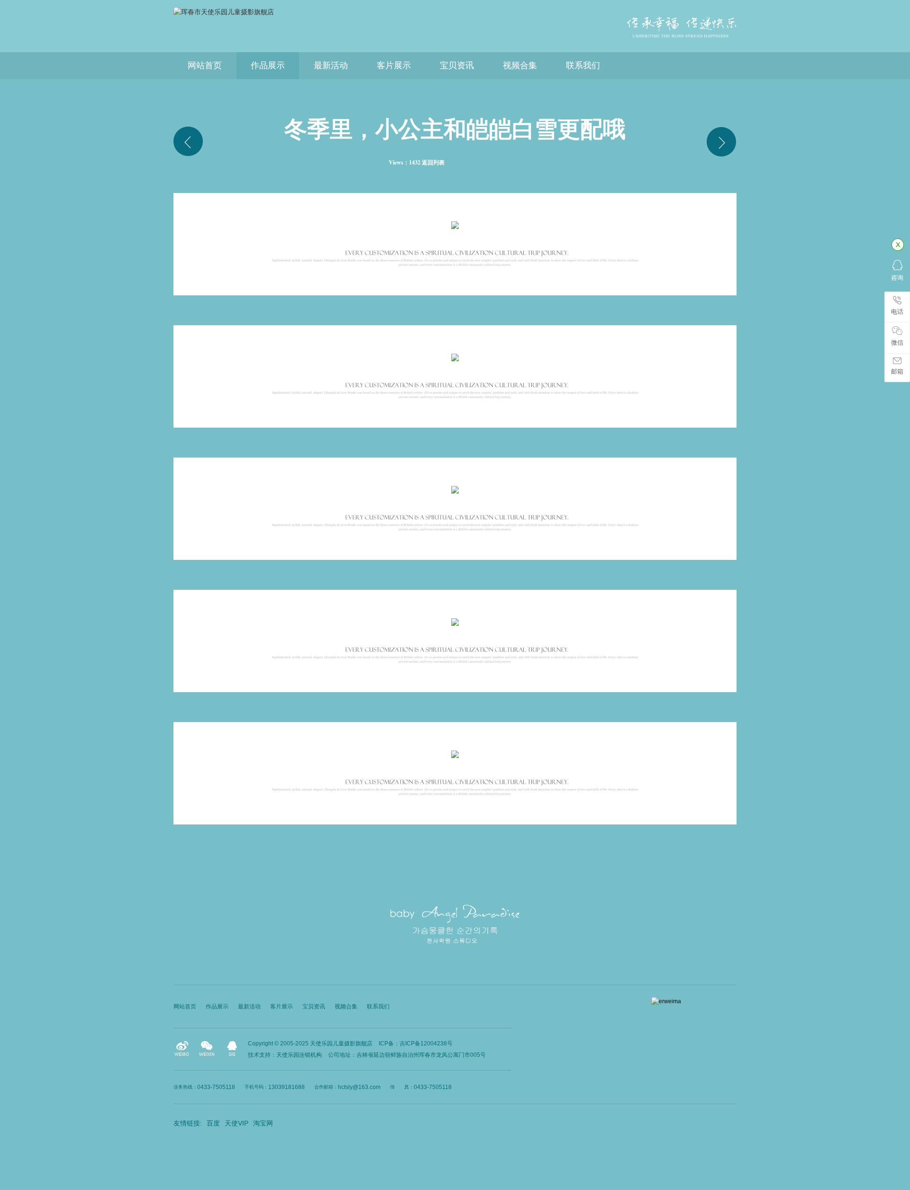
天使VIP (236, 1123)
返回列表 (433, 162)
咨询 (897, 277)
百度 (213, 1123)
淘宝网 (263, 1123)
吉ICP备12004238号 (426, 1043)
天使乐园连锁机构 (299, 1055)
